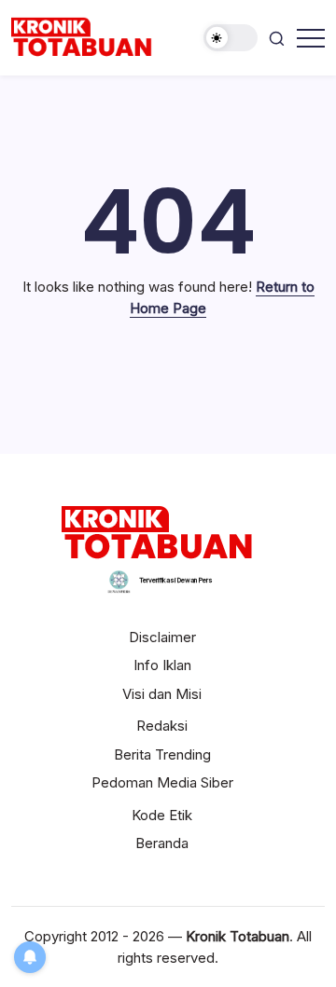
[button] (230, 37)
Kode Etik (162, 815)
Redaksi (162, 725)
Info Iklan (162, 665)
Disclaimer (162, 637)
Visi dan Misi (162, 694)
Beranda (162, 843)
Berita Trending (162, 754)
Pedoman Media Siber (162, 782)
